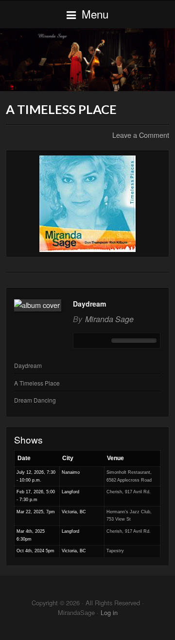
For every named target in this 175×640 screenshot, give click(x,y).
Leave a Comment (140, 135)
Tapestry (115, 550)
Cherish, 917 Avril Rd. (128, 491)
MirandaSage (87, 59)
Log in (109, 612)
